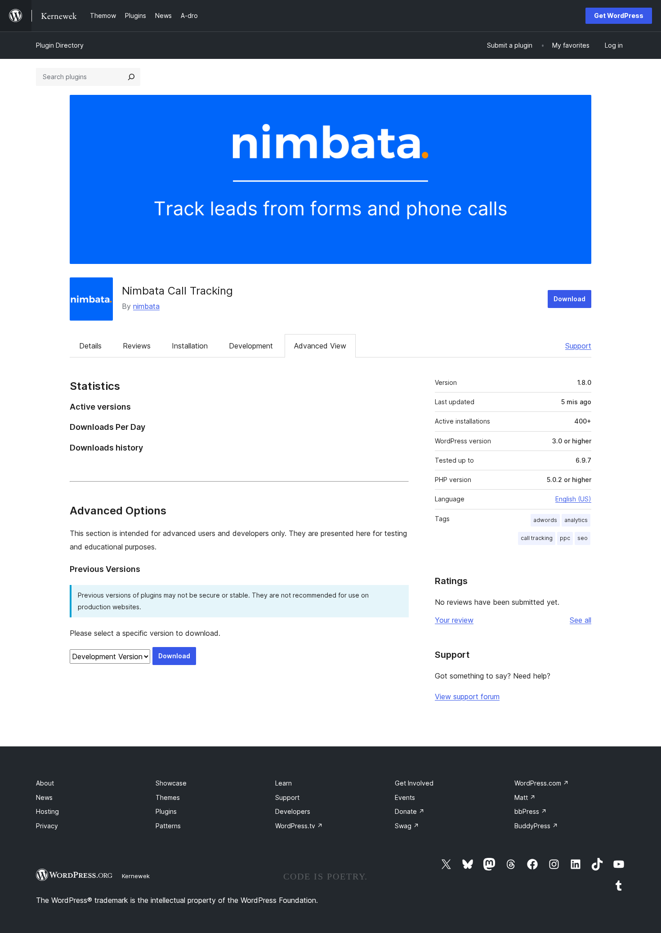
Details (90, 345)
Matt (525, 797)
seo (582, 538)
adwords (545, 520)
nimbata (146, 306)
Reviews (137, 345)
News (44, 797)
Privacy (47, 826)
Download (569, 299)
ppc (565, 538)
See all (580, 620)
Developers (292, 811)
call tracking (537, 538)
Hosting (47, 811)
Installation (190, 345)
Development (251, 345)
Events (405, 797)
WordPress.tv (299, 826)
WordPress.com (541, 783)
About (45, 783)
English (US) (573, 499)
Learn (283, 783)
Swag (407, 826)
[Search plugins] (131, 77)
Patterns (168, 826)
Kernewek (136, 875)
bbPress (530, 811)
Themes (168, 797)
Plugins (166, 811)
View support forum (467, 696)
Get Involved (414, 783)
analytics (576, 520)
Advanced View (320, 345)
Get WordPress (618, 15)
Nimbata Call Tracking (177, 290)
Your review (454, 620)
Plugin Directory (60, 45)
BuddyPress (536, 826)
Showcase (171, 783)
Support (578, 345)
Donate (409, 811)
